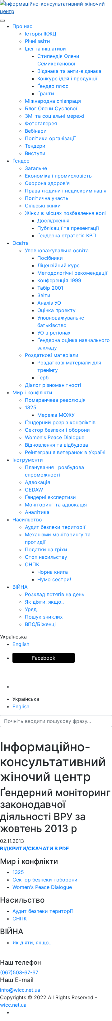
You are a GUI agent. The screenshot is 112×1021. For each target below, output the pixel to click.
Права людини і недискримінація (65, 191)
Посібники (50, 258)
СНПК (32, 564)
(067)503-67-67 (19, 972)
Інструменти (27, 460)
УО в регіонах (54, 333)
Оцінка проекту (56, 310)
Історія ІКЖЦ (40, 34)
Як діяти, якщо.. (44, 602)
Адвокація (37, 482)
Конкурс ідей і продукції (67, 78)
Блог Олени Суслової (51, 108)
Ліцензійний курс (58, 265)
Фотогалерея (41, 123)
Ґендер (21, 161)
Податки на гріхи (46, 549)
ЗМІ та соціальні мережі (54, 116)
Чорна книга (52, 572)
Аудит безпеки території (55, 527)
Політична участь (46, 198)
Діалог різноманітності (53, 385)
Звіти (43, 295)
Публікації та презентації (68, 228)
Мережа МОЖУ (56, 415)
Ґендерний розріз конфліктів (60, 422)
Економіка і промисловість (58, 176)
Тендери (35, 146)
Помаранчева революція (55, 400)
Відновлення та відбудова (56, 445)
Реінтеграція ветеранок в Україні (65, 452)
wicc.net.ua (13, 1005)
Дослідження (53, 220)
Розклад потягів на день (54, 594)
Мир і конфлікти (32, 392)
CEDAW (34, 490)
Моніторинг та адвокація (56, 504)
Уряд (31, 609)
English (20, 644)
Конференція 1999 (59, 280)
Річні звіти (37, 41)
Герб (43, 377)
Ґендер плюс (52, 86)
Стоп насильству (46, 557)
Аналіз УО (49, 303)
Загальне (36, 168)
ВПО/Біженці (40, 624)
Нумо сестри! (54, 579)
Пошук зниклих (44, 617)
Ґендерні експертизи (50, 497)
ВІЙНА (20, 587)
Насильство (27, 519)
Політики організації (50, 138)
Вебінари (36, 131)
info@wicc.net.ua (20, 990)
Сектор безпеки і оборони (57, 430)
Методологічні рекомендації (72, 273)
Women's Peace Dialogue (54, 437)
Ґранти (45, 93)
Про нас (22, 26)
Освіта (20, 243)
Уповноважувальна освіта (57, 250)
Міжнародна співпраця (53, 101)
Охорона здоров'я (47, 183)
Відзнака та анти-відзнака (69, 71)
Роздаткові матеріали (51, 355)
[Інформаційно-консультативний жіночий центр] (56, 7)
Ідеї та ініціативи (45, 48)
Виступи (35, 153)
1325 (30, 407)
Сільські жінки (43, 205)
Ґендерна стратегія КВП (66, 235)
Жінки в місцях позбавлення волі (65, 213)
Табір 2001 (50, 288)
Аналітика (37, 512)
